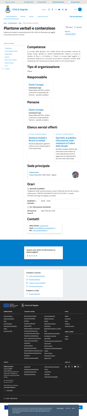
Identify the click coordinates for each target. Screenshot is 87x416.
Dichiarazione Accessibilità (51, 377)
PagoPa (46, 321)
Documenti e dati (8, 331)
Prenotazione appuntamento (31, 369)
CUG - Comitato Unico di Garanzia (32, 338)
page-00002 (47, 338)
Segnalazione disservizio (30, 372)
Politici (5, 329)
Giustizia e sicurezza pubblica (37, 134)
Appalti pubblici (27, 326)
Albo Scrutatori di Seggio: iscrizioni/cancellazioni (30, 317)
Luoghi (66, 336)
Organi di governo (8, 316)
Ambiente (26, 321)
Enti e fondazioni (8, 324)
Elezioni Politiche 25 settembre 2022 (33, 351)
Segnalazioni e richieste (50, 336)
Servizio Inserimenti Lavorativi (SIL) (53, 341)
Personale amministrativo (10, 326)
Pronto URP (9, 390)
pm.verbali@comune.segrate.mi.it (44, 228)
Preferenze (60, 408)
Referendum (47, 326)
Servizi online (47, 343)
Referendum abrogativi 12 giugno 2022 (52, 330)
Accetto (67, 408)
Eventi (66, 339)
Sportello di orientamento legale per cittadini (53, 349)
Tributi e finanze (48, 353)
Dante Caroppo (36, 84)
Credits (7, 398)
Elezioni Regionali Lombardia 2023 (32, 353)
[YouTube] (75, 367)
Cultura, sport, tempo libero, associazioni (31, 342)
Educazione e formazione (30, 348)
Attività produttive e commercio (32, 328)
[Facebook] (69, 367)
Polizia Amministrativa (49, 324)
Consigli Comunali (69, 326)
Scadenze (67, 324)
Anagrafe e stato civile (29, 323)
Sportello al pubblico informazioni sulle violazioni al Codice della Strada (66, 141)
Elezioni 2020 (47, 358)
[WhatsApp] (66, 367)
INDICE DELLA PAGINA (9, 43)
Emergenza (27, 355)
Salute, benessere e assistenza (52, 333)
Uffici (20, 23)
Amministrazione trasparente (52, 367)
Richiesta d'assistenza (29, 374)
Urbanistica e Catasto (49, 356)
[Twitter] (72, 367)
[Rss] (81, 367)
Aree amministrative (9, 319)
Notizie (66, 316)
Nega (73, 408)
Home (5, 23)
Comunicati (68, 319)
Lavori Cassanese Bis (49, 316)
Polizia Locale (33, 172)
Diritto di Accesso (28, 346)
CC (4, 398)
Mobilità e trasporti (49, 319)
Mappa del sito (13, 398)
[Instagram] (62, 9)
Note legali (47, 374)
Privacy (46, 369)
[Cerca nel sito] (80, 9)
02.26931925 (43, 226)
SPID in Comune (48, 346)
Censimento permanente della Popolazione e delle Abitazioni (31, 334)
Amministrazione (12, 23)
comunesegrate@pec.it (40, 230)
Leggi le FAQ (27, 367)
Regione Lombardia (10, 2)
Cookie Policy (48, 372)
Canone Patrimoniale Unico (31, 331)
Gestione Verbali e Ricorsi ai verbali (38, 139)
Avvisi (66, 321)
